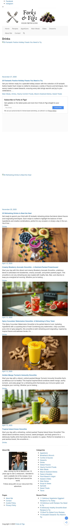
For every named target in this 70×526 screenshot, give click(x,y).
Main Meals (35, 28)
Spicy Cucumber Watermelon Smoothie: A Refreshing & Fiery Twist (28, 321)
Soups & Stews (45, 483)
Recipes (15, 28)
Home (7, 28)
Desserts (52, 28)
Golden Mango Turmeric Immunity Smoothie (19, 375)
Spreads (43, 485)
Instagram (9, 3)
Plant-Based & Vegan (48, 476)
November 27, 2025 (9, 76)
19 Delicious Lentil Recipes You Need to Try (53, 504)
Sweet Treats (57, 94)
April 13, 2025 (7, 263)
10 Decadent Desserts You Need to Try (53, 515)
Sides (44, 28)
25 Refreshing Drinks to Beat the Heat (17, 213)
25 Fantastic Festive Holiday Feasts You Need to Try (22, 80)
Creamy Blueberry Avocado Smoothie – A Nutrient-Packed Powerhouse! (30, 267)
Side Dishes (44, 481)
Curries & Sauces (46, 457)
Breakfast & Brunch (47, 455)
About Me (8, 33)
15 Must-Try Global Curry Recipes (52, 512)
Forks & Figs (20, 524)
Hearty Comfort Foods (25, 94)
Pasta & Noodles (46, 474)
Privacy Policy (11, 505)
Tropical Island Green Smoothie (14, 429)
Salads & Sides (45, 478)
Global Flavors (45, 464)
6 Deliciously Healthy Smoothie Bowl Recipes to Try (53, 508)
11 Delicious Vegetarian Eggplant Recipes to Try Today (52, 499)
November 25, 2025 (9, 209)
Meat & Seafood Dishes (42, 94)
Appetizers (25, 28)
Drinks (13, 94)
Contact (17, 33)
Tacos (42, 490)
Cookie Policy (11, 503)
